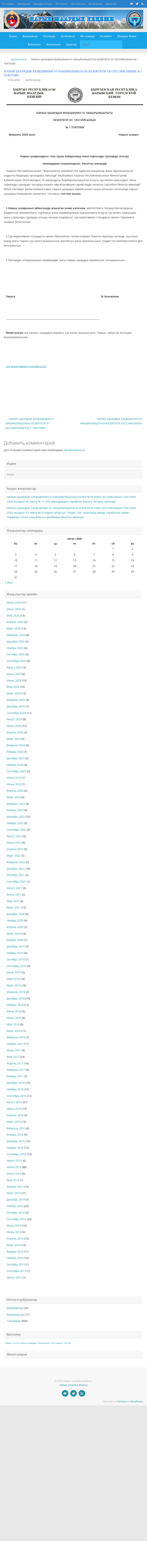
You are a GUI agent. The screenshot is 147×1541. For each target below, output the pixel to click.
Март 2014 (14, 1245)
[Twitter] (137, 3)
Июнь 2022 (14, 842)
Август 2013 (14, 1277)
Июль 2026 (14, 602)
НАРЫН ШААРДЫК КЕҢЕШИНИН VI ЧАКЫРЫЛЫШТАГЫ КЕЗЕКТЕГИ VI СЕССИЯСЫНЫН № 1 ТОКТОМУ (29, 423)
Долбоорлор (95, 3)
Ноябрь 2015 (15, 1147)
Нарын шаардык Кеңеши (73, 1385)
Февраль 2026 (16, 635)
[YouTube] (131, 3)
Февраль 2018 (16, 1037)
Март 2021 (14, 907)
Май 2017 (13, 1057)
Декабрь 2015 (16, 1141)
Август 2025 (14, 667)
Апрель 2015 (15, 1186)
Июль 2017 (14, 1050)
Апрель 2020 (15, 927)
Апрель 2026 (15, 622)
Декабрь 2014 (16, 1199)
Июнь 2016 (14, 1108)
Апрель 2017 (15, 1063)
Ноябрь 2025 (15, 648)
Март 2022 (14, 855)
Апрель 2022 (15, 849)
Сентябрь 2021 (16, 881)
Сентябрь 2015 (16, 1154)
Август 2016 (14, 1102)
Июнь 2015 (14, 1173)
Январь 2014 (15, 1251)
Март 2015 (14, 1193)
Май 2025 (13, 687)
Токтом (67, 1343)
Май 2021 (13, 901)
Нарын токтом (12, 1343)
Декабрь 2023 (16, 758)
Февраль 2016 (16, 1128)
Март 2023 (14, 797)
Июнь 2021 (14, 894)
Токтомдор (8, 3)
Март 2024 (14, 739)
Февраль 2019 (16, 992)
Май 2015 (13, 1180)
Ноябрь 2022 (15, 823)
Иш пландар (78, 3)
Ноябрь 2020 (15, 920)
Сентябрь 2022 (16, 829)
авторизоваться (74, 450)
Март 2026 (14, 628)
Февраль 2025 (16, 700)
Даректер (111, 3)
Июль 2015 (14, 1167)
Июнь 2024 (14, 726)
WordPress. (136, 1401)
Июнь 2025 (14, 680)
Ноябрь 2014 (15, 1206)
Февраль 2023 (16, 804)
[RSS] (142, 3)
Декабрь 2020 (16, 914)
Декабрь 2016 (16, 1083)
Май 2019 (13, 979)
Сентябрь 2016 (16, 1096)
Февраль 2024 (16, 745)
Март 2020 (14, 933)
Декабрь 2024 (16, 706)
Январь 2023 (15, 810)
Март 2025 (14, 693)
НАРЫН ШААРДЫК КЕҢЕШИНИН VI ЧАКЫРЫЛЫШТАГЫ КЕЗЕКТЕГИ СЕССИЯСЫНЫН (111, 421)
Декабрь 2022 (16, 816)
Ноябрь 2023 (15, 765)
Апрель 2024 (15, 732)
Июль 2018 (14, 1011)
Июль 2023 (14, 777)
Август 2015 (14, 1160)
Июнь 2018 (14, 1018)
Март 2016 (14, 1122)
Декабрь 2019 (16, 946)
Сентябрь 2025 (16, 661)
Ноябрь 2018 (15, 1005)
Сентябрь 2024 (16, 713)
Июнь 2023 (14, 784)
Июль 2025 (14, 674)
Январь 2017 (15, 1076)
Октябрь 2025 (16, 654)
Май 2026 (13, 615)
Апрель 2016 (15, 1115)
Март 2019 (14, 985)
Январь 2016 (15, 1134)
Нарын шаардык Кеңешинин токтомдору (41, 1343)
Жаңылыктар (15, 1314)
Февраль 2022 (16, 862)
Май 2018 (13, 1024)
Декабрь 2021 (16, 868)
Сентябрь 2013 (16, 1271)
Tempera (122, 1401)
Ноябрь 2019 (15, 953)
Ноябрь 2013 (15, 1258)
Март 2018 (14, 1031)
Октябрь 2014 (16, 1212)
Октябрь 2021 (16, 875)
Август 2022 (14, 836)
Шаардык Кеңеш (42, 3)
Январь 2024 (15, 752)
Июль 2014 (14, 1225)
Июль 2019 (14, 972)
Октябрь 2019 (16, 959)
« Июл (9, 582)
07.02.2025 (14, 80)
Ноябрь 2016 (15, 1089)
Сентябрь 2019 (16, 966)
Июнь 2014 (14, 1232)
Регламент (62, 3)
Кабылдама (23, 3)
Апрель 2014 (15, 1238)
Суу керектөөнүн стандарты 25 (26, 366)
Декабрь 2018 (16, 998)
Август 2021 (14, 888)
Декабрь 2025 (16, 641)
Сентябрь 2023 (16, 771)
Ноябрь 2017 (15, 1044)
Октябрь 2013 (16, 1264)
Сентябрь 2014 (16, 1219)
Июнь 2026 (14, 609)
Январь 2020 (15, 940)
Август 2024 (14, 719)
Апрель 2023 (15, 790)
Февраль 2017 (16, 1069)
